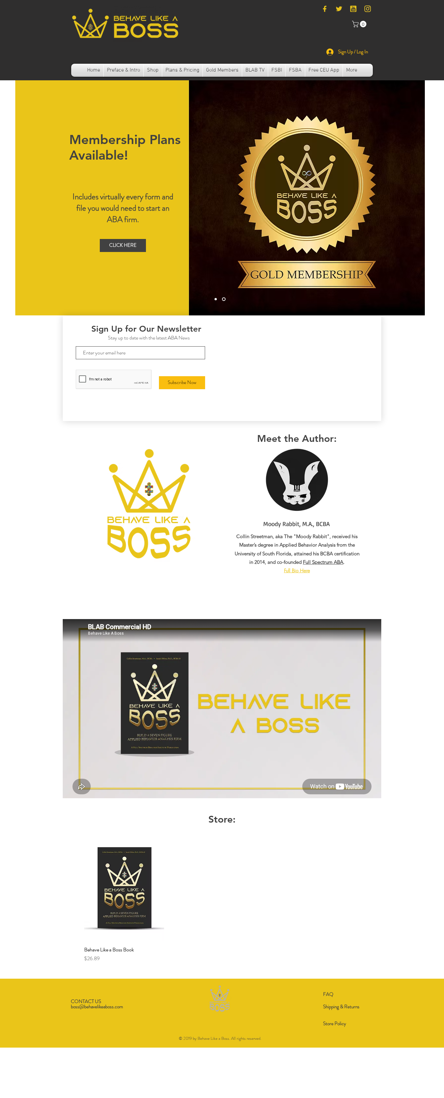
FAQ (328, 994)
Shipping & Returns (341, 1006)
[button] (360, 24)
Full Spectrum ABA (323, 562)
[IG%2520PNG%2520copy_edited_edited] (367, 9)
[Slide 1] (216, 299)
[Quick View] (124, 887)
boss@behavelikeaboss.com (97, 1006)
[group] (219, 898)
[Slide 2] (224, 299)
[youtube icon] (353, 9)
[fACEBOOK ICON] (324, 9)
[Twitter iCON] (339, 9)
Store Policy (334, 1023)
